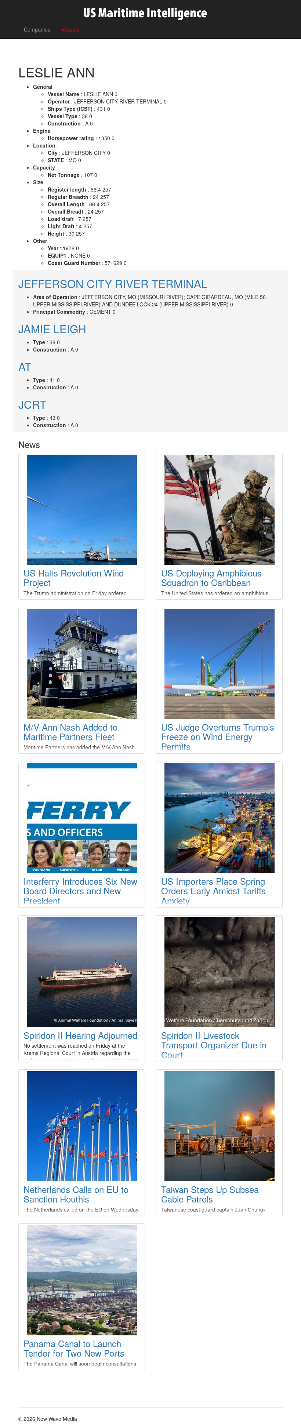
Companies (37, 29)
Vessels (70, 29)
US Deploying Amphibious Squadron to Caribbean (211, 577)
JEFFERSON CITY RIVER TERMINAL (112, 283)
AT (24, 366)
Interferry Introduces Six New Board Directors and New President (80, 890)
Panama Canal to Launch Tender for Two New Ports (73, 1348)
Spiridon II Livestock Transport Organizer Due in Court (213, 1045)
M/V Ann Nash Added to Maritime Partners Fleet (70, 731)
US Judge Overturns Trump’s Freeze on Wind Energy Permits (217, 736)
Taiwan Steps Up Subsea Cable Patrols (210, 1194)
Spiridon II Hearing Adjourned (80, 1035)
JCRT (32, 404)
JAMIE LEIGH (52, 329)
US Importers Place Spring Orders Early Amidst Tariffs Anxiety (213, 890)
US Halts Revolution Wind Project (73, 577)
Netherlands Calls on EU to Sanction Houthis (75, 1194)
